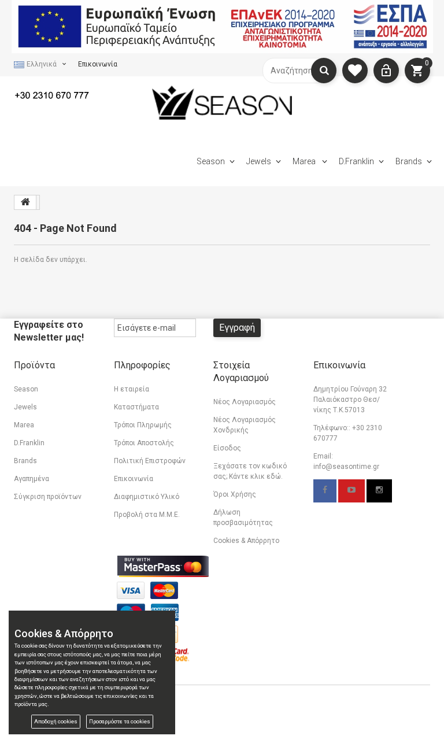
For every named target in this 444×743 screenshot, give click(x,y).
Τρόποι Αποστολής (144, 443)
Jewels (258, 161)
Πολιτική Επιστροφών (150, 461)
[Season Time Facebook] (324, 490)
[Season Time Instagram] (379, 490)
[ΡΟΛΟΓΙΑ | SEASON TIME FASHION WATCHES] (222, 102)
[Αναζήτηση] (323, 70)
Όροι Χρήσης (234, 494)
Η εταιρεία (131, 389)
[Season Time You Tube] (351, 490)
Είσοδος (227, 448)
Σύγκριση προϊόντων (48, 497)
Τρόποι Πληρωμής (143, 425)
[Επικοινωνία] (59, 94)
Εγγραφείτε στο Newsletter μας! (49, 331)
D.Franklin (356, 161)
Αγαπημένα (31, 479)
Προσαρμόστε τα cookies (119, 721)
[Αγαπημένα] (355, 70)
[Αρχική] (25, 202)
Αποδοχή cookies (55, 721)
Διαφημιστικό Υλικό (146, 497)
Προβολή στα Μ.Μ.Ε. (147, 515)
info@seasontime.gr (346, 467)
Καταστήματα (136, 407)
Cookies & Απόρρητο (246, 541)
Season (211, 161)
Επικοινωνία (97, 64)
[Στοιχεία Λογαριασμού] (386, 70)
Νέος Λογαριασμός (244, 402)
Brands (408, 161)
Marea (305, 161)
